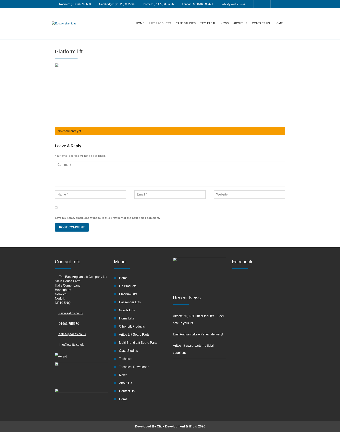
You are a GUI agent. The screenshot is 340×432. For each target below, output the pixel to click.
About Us (240, 23)
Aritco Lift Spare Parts (134, 334)
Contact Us (261, 23)
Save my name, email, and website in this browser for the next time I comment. (107, 217)
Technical (208, 23)
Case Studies (186, 23)
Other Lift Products (132, 326)
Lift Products (160, 23)
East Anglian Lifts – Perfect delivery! (198, 334)
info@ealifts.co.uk (71, 344)
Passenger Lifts (130, 302)
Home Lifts (126, 318)
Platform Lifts (128, 294)
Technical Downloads (134, 367)
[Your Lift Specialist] (64, 23)
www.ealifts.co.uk (70, 313)
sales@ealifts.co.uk (233, 4)
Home (140, 23)
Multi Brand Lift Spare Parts (138, 342)
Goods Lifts (127, 310)
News (225, 23)
